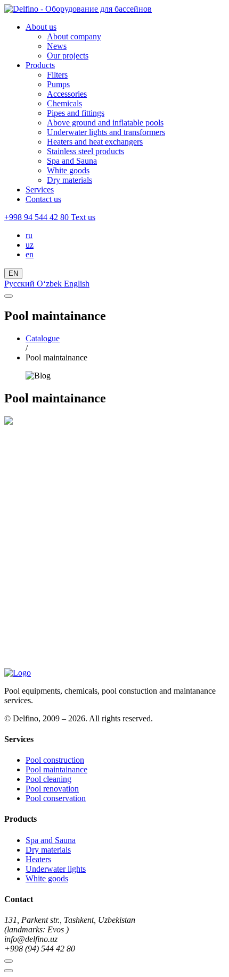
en (30, 254)
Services (40, 189)
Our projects (67, 55)
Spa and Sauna (72, 160)
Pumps (58, 84)
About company (74, 36)
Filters (57, 74)
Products (40, 65)
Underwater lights (56, 868)
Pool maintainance (56, 769)
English (76, 283)
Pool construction (55, 759)
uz (30, 244)
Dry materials (69, 179)
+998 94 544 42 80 (37, 217)
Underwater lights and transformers (106, 132)
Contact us (43, 199)
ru (29, 235)
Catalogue (43, 338)
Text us (83, 217)
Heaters (38, 859)
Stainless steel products (85, 151)
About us (41, 26)
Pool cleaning (48, 779)
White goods (68, 170)
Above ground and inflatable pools (105, 122)
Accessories (67, 93)
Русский (20, 283)
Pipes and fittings (75, 112)
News (57, 45)
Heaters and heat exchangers (95, 141)
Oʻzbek (50, 283)
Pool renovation (52, 788)
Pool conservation (56, 798)
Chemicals (64, 103)
